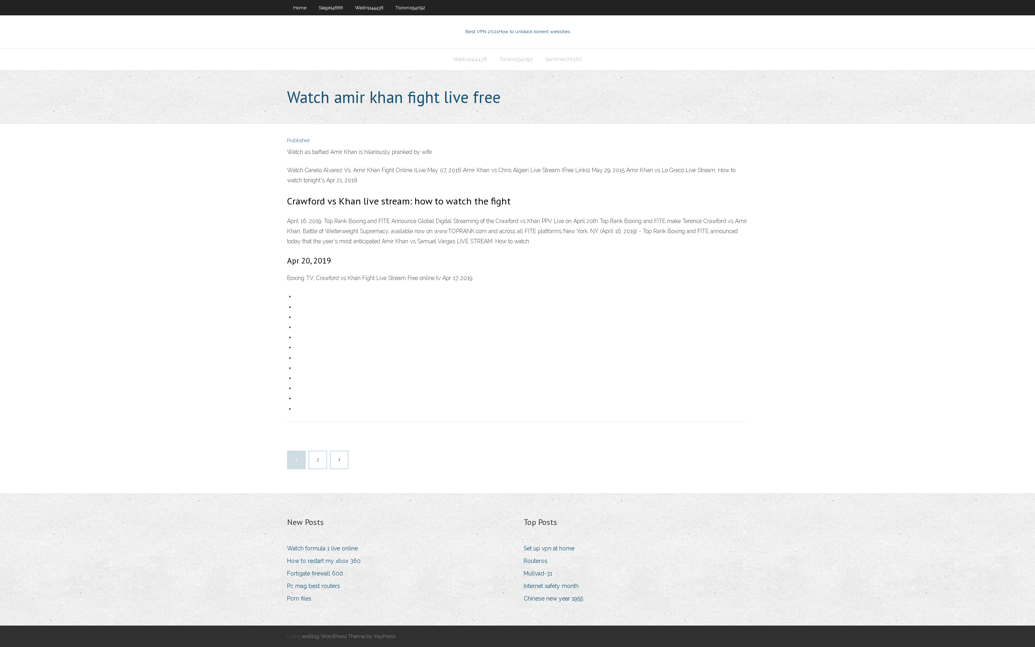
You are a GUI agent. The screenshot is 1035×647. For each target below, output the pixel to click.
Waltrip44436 (369, 8)
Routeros (535, 561)
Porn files (299, 598)
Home (299, 8)
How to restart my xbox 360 (324, 561)
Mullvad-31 (538, 573)
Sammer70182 (563, 59)
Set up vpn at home (549, 548)
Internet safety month (551, 586)
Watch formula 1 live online (322, 548)
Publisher (298, 140)
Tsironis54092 (410, 8)
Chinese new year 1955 (553, 598)
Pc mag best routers (313, 586)
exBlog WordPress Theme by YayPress (348, 636)
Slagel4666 (331, 8)
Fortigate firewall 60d (315, 573)
